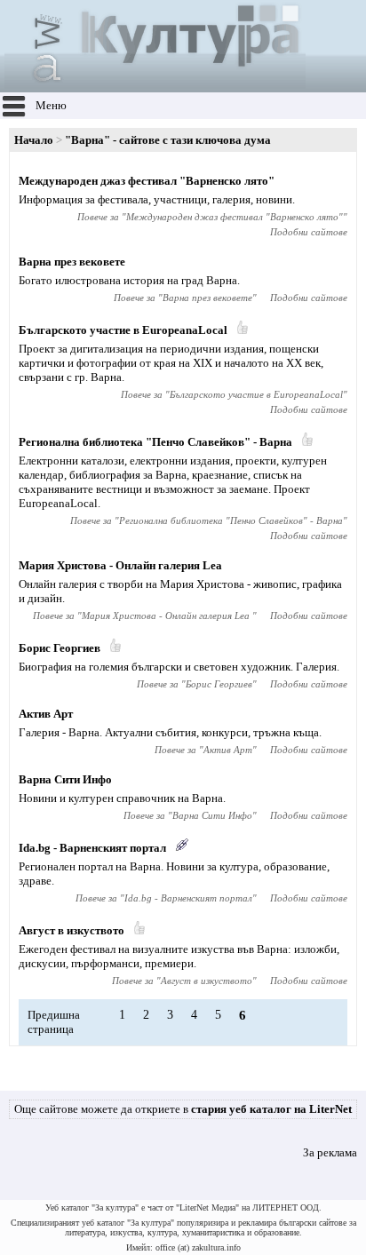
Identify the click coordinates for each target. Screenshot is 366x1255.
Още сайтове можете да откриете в (183, 1109)
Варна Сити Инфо (65, 779)
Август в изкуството (71, 930)
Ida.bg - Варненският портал (92, 847)
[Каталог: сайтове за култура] (155, 84)
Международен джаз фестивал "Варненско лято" (146, 180)
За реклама (330, 1152)
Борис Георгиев (59, 648)
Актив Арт (46, 713)
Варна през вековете (72, 261)
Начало (33, 140)
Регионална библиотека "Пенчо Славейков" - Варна (155, 442)
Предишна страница (54, 1022)
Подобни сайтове (308, 231)
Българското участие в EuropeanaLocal (123, 330)
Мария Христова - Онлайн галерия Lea (120, 565)
